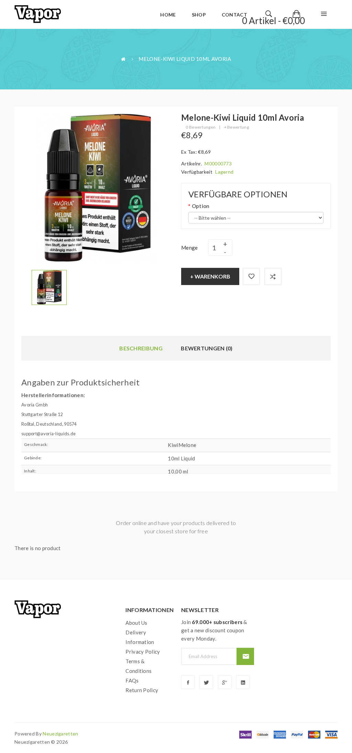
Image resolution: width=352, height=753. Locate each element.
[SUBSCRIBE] (245, 656)
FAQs (132, 680)
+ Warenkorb (210, 276)
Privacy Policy (142, 651)
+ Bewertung (236, 127)
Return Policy (141, 690)
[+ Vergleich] (273, 276)
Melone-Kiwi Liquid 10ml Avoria (185, 59)
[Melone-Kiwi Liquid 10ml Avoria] (49, 287)
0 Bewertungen (201, 127)
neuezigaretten (60, 733)
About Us (136, 623)
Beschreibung (141, 348)
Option (200, 206)
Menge (189, 247)
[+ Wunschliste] (251, 276)
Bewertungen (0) (207, 348)
